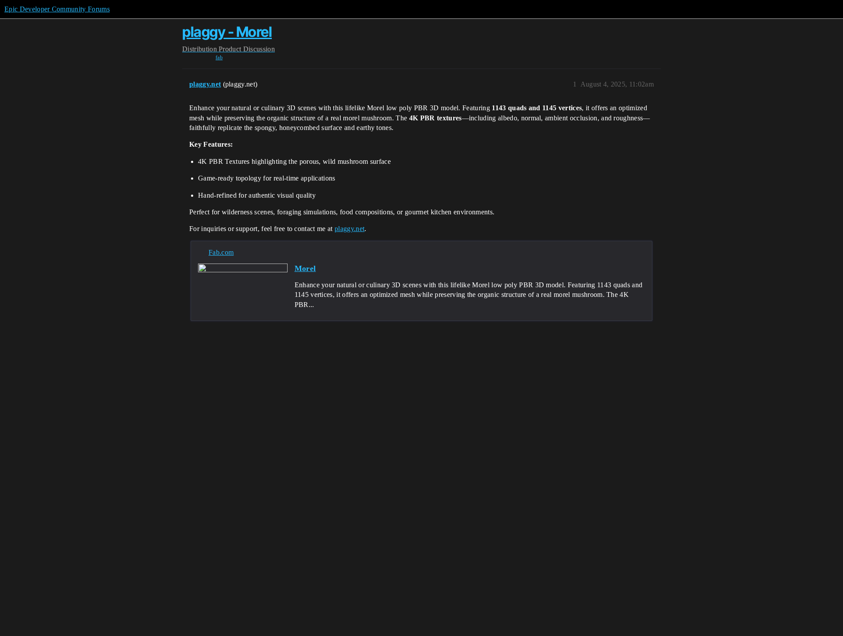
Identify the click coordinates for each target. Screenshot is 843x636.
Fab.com (221, 252)
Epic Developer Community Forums (57, 9)
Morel (305, 268)
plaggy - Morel (227, 31)
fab (219, 57)
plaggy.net (349, 228)
